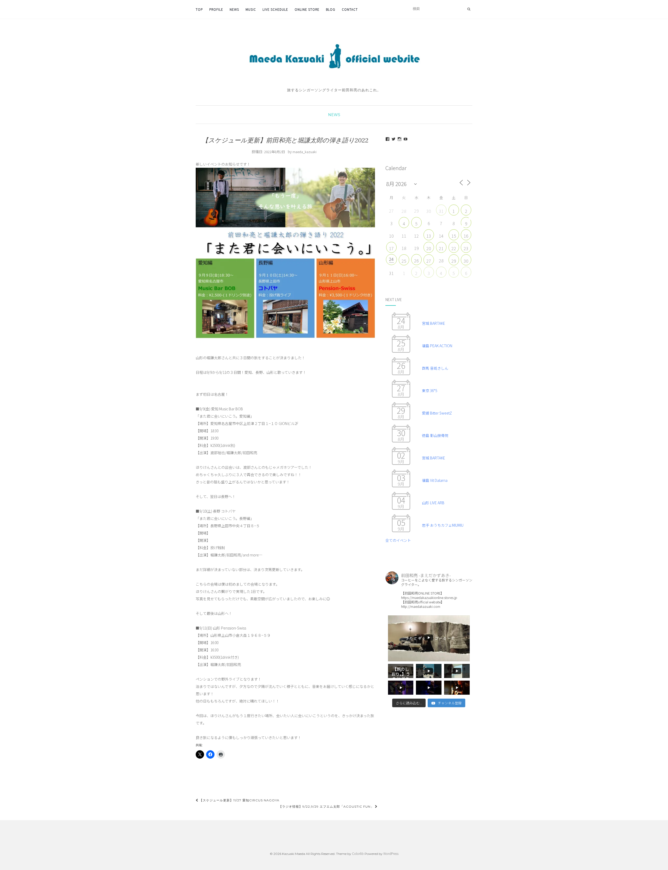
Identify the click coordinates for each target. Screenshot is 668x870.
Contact (350, 9)
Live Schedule (275, 9)
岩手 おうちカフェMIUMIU (442, 525)
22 (453, 248)
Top (199, 9)
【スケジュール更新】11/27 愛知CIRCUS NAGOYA (238, 800)
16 (466, 236)
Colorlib (358, 853)
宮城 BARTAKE (433, 323)
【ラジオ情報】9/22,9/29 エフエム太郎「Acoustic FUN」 (327, 806)
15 (453, 236)
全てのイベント (398, 540)
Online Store (307, 9)
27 (428, 261)
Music (251, 9)
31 (441, 211)
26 (416, 260)
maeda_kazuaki (305, 151)
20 (428, 248)
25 (404, 261)
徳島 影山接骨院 (435, 435)
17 (391, 248)
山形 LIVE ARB (433, 502)
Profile (216, 9)
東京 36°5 (429, 390)
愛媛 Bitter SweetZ (437, 413)
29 (453, 261)
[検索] (468, 9)
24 (391, 259)
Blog (330, 9)
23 (466, 248)
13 (428, 236)
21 (441, 248)
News (234, 9)
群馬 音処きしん (435, 368)
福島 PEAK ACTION (437, 345)
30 (466, 261)
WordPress (390, 853)
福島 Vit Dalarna (435, 480)
